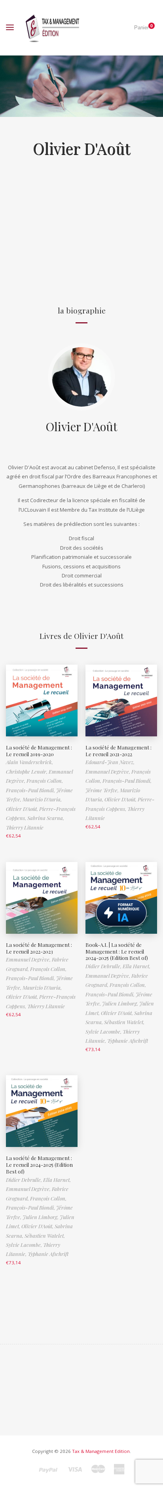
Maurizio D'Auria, (42, 799)
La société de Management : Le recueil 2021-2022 (118, 750)
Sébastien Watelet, (124, 1022)
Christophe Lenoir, (27, 771)
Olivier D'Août (81, 426)
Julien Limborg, (120, 1003)
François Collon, (45, 780)
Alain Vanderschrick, (29, 762)
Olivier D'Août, (22, 808)
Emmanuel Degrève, (108, 771)
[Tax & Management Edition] (52, 28)
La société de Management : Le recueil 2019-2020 (39, 750)
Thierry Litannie (25, 827)
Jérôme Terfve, (102, 790)
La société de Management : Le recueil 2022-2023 (39, 948)
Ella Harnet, (136, 966)
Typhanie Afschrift (127, 1040)
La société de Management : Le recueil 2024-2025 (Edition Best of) (39, 1165)
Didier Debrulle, (104, 966)
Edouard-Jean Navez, (110, 762)
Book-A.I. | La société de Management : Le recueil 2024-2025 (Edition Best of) (116, 951)
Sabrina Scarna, (45, 817)
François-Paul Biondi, (31, 790)
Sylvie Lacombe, (104, 1031)
